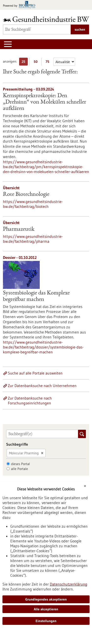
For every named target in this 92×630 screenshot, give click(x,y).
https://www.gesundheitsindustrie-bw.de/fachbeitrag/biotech (33, 204)
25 (25, 62)
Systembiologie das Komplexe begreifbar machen (36, 296)
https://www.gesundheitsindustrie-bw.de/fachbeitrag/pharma (33, 239)
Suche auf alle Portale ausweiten (35, 373)
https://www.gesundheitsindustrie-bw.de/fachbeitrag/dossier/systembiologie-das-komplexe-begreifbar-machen (43, 347)
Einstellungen (46, 621)
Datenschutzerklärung (68, 584)
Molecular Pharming (24, 453)
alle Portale (19, 469)
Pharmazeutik (18, 229)
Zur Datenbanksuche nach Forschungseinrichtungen (30, 400)
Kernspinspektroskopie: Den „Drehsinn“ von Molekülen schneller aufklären (44, 102)
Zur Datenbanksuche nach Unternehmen (42, 385)
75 (49, 62)
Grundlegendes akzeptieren (46, 599)
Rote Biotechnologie (26, 195)
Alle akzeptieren (46, 609)
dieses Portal (20, 464)
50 (37, 62)
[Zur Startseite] (46, 19)
